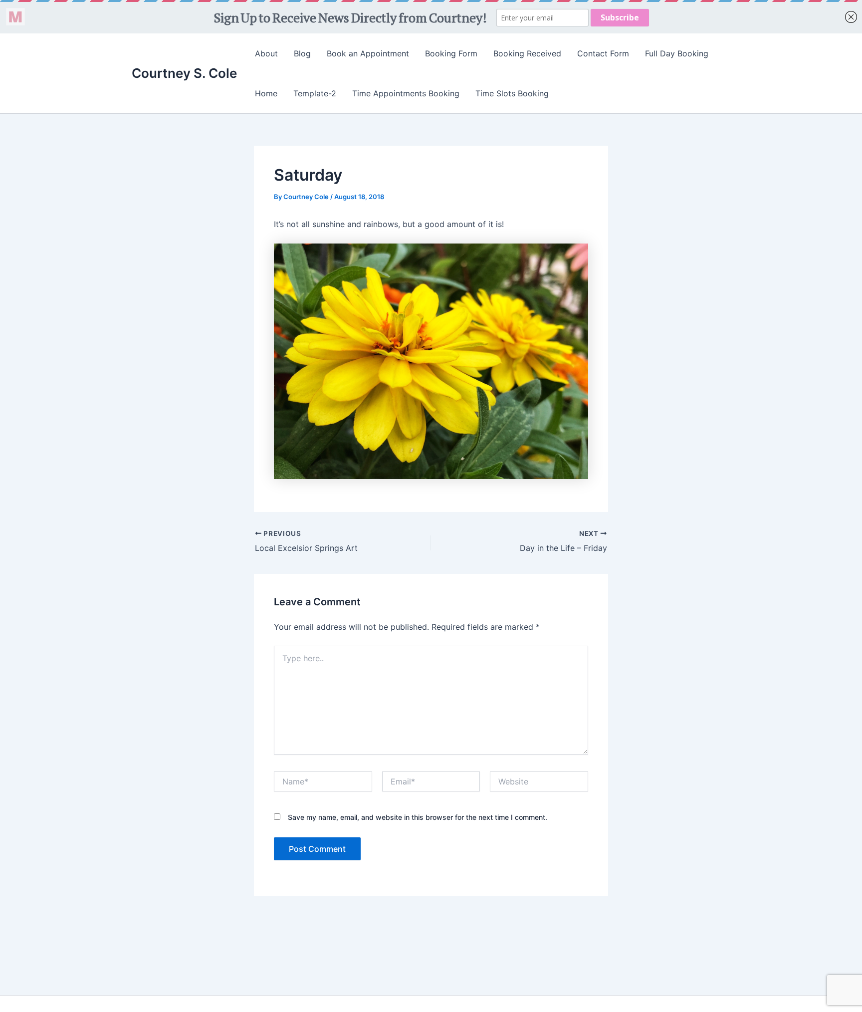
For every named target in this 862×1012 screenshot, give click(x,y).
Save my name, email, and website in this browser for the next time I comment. (417, 817)
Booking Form (451, 53)
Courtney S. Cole (184, 73)
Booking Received (527, 53)
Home (266, 93)
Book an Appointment (368, 53)
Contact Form (603, 53)
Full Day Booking (676, 53)
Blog (302, 53)
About (266, 53)
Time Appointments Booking (405, 93)
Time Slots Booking (512, 93)
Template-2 (314, 93)
